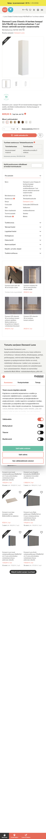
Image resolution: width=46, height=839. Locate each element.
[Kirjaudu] (38, 10)
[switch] (40, 426)
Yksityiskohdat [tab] (23, 382)
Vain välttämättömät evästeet (23, 461)
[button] (23, 176)
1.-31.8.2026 (23, 3)
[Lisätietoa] (25, 114)
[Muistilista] (30, 10)
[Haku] (27, 10)
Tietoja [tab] (37, 382)
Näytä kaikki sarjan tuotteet (23, 572)
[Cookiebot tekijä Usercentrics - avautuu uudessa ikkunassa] (34, 376)
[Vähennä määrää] (4, 128)
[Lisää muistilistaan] (40, 135)
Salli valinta (23, 455)
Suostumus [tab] (8, 382)
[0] (34, 10)
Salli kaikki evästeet (23, 448)
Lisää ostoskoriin (21, 135)
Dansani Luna (19, 33)
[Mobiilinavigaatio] (42, 10)
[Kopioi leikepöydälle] (23, 30)
